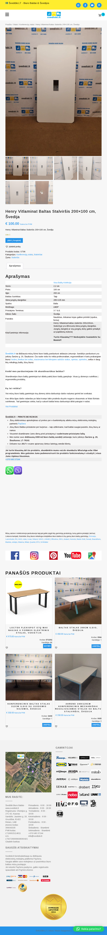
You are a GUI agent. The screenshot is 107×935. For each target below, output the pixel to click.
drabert (66, 539)
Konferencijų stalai (26, 24)
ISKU (61, 539)
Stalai (15, 24)
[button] (13, 246)
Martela (8, 542)
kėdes (14, 359)
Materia (21, 542)
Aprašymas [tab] (15, 265)
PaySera (22, 424)
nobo (25, 539)
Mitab (27, 542)
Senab (88, 539)
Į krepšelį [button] (96, 646)
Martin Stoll (81, 539)
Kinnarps (92, 536)
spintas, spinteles (79, 359)
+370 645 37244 (35, 833)
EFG (38, 542)
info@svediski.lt (35, 836)
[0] (99, 16)
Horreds (73, 539)
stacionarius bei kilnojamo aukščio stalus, (52, 359)
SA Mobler (44, 542)
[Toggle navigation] (7, 15)
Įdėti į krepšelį (14, 240)
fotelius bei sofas (25, 359)
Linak (29, 539)
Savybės (47, 646)
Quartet (32, 542)
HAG (20, 539)
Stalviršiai (38, 254)
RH (16, 539)
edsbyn (14, 542)
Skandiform (96, 539)
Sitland (35, 539)
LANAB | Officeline (51, 539)
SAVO (41, 539)
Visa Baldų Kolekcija (62, 282)
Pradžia (8, 24)
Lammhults (9, 539)
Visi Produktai (11, 406)
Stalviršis (15, 257)
